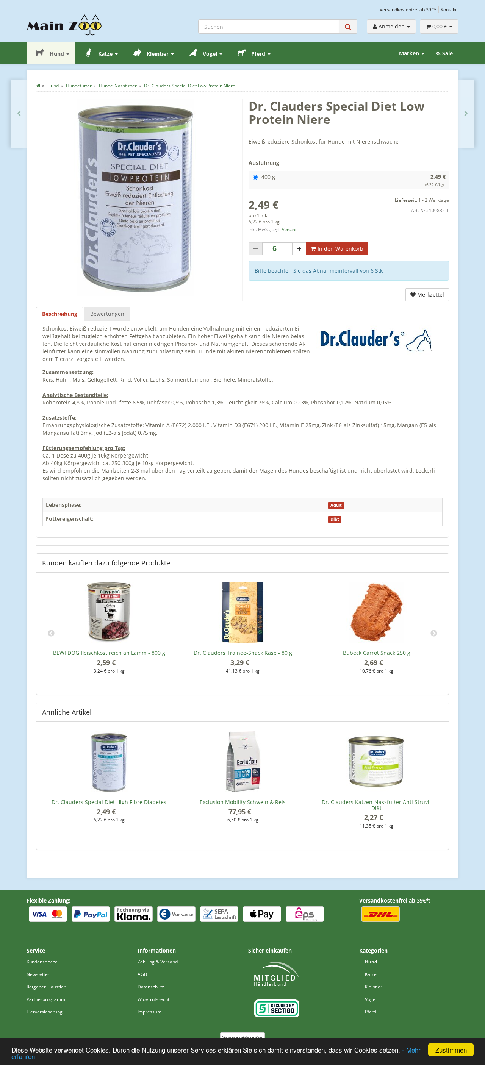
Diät (334, 519)
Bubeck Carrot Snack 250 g (376, 652)
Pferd (258, 53)
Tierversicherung (45, 1012)
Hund (57, 53)
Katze (105, 53)
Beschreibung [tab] (59, 313)
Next (434, 634)
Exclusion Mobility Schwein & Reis (243, 802)
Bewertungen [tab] (107, 313)
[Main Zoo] (76, 25)
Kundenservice (42, 962)
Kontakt (449, 9)
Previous (51, 634)
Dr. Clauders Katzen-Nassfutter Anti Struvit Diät (376, 804)
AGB (142, 974)
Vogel (210, 53)
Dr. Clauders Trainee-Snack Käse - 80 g (243, 652)
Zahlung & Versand (158, 962)
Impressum (149, 1012)
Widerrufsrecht (153, 999)
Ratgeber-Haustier (46, 987)
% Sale (444, 53)
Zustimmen (451, 1049)
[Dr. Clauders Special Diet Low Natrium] (19, 114)
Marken (410, 53)
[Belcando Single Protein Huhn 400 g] (466, 114)
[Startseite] (38, 86)
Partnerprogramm (46, 999)
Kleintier (157, 53)
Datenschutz (151, 987)
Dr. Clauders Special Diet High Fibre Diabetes (109, 802)
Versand (290, 229)
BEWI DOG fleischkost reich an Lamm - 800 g (109, 652)
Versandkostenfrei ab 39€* (408, 9)
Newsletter (38, 974)
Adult (336, 505)
